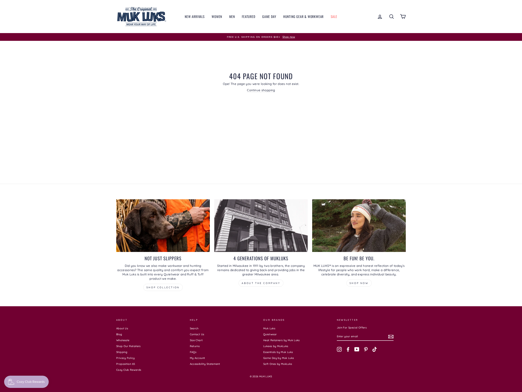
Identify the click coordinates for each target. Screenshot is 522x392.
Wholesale (122, 340)
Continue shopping (261, 90)
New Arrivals (195, 16)
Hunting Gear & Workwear (303, 16)
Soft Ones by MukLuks (277, 363)
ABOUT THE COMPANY (261, 283)
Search (194, 328)
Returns (195, 346)
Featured (248, 16)
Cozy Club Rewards (128, 369)
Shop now (359, 283)
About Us (122, 328)
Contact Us (197, 334)
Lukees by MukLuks (275, 346)
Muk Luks (269, 328)
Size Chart (196, 340)
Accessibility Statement (205, 363)
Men (232, 16)
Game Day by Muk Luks (278, 358)
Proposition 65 (125, 363)
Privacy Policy (125, 358)
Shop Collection (163, 287)
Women (217, 16)
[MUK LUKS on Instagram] (339, 349)
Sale (334, 16)
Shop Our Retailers (128, 346)
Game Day (269, 16)
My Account (197, 358)
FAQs (193, 352)
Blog (119, 334)
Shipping (121, 352)
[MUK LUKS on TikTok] (374, 349)
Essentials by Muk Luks (278, 352)
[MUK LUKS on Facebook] (348, 349)
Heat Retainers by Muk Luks (281, 340)
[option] (261, 37)
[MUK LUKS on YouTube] (356, 349)
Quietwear (270, 334)
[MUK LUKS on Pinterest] (365, 349)
